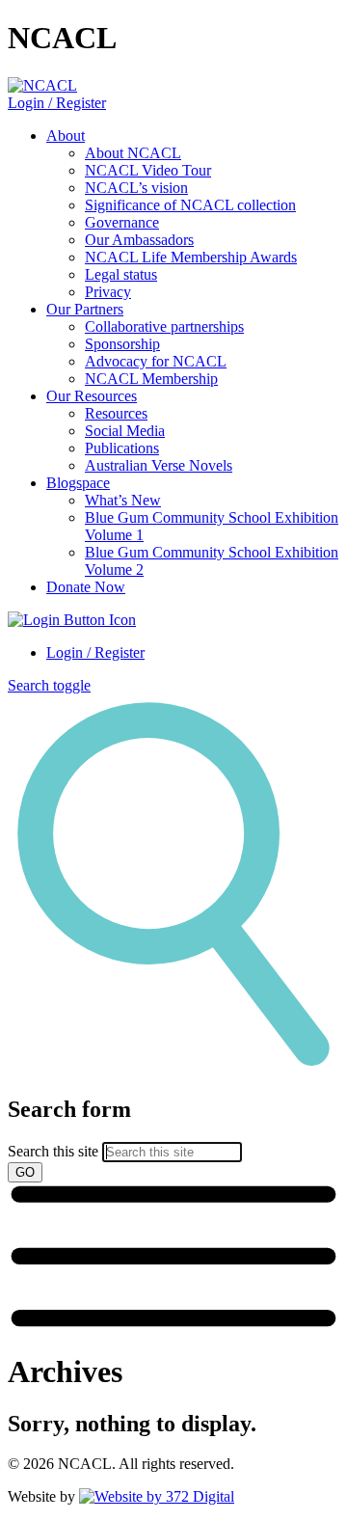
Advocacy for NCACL (156, 361)
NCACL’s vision (136, 187)
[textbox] (173, 1139)
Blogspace (78, 483)
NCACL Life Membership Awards (191, 257)
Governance (122, 222)
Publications (122, 448)
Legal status (121, 274)
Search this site (53, 1151)
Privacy (108, 292)
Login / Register (57, 103)
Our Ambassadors (139, 239)
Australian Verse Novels (158, 465)
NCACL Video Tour (148, 170)
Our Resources (91, 396)
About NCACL (133, 153)
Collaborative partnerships (164, 326)
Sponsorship (122, 344)
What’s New (123, 500)
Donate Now (85, 587)
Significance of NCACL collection (190, 205)
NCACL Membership (151, 378)
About (65, 135)
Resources (116, 413)
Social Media (125, 430)
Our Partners (84, 309)
